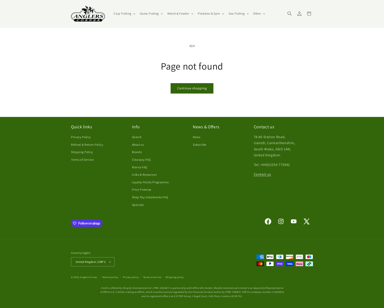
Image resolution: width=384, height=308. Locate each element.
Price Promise (142, 189)
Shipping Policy (82, 152)
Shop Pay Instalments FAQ (150, 197)
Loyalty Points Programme (150, 182)
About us (138, 145)
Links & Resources (144, 174)
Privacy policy (131, 277)
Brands (137, 152)
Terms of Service (82, 159)
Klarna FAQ (139, 167)
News (196, 137)
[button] (124, 13)
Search (137, 137)
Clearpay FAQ (141, 159)
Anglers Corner (88, 277)
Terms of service (152, 277)
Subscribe (199, 145)
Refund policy (110, 277)
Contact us (262, 174)
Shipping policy (175, 277)
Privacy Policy (81, 137)
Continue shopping (192, 88)
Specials (138, 205)
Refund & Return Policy (87, 145)
